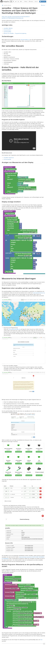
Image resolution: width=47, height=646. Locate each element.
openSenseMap (7, 31)
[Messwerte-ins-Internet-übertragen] (1, 278)
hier (41, 639)
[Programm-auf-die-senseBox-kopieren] (1, 119)
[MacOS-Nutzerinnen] (1, 152)
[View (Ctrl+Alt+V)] (11, 1)
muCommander (7, 159)
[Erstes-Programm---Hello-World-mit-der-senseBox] (1, 67)
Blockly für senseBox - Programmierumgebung (15, 33)
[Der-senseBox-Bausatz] (1, 46)
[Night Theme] (18, 1)
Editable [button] (43, 5)
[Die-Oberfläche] (1, 80)
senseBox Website (8, 28)
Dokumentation (7, 30)
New (26, 1)
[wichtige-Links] (1, 25)
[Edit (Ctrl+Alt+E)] (16, 1)
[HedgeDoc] (5, 1)
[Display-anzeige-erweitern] (1, 201)
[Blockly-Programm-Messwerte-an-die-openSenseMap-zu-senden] (1, 564)
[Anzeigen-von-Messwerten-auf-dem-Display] (1, 162)
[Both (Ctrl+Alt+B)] (13, 1)
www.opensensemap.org (39, 292)
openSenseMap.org (25, 39)
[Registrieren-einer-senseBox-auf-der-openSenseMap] (1, 288)
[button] (44, 644)
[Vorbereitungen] (1, 36)
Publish (31, 1)
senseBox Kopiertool (9, 157)
